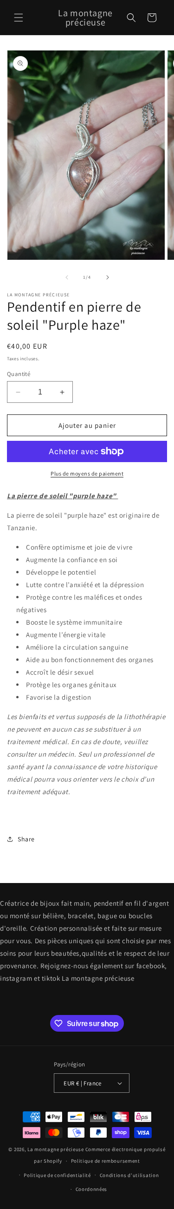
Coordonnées (92, 1189)
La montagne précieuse (55, 1149)
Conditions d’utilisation (129, 1175)
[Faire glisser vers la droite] (107, 277)
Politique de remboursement (105, 1161)
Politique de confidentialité (57, 1175)
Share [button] (26, 839)
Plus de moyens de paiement (87, 473)
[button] (18, 17)
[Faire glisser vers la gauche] (67, 277)
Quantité (18, 374)
